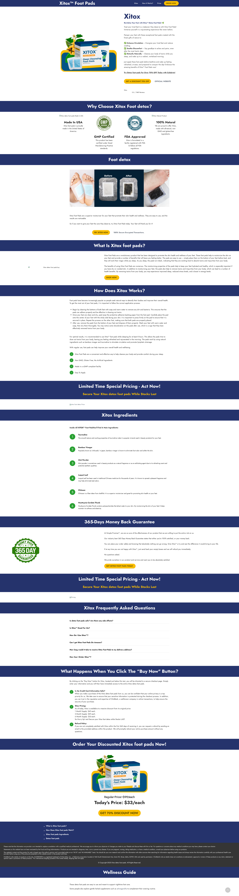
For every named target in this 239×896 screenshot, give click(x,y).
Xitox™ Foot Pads (77, 3)
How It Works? (147, 3)
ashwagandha (122, 888)
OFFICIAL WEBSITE (163, 81)
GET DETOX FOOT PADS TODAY (119, 566)
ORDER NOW (171, 3)
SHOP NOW (111, 277)
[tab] (119, 621)
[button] (119, 620)
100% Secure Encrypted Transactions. (129, 232)
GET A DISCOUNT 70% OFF (137, 81)
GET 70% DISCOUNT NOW (119, 813)
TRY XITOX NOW (101, 232)
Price (159, 3)
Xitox (136, 3)
